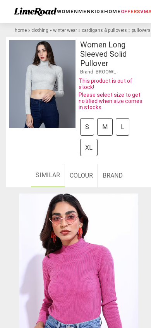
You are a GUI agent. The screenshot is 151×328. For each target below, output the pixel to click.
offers (130, 11)
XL (89, 147)
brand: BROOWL (98, 72)
